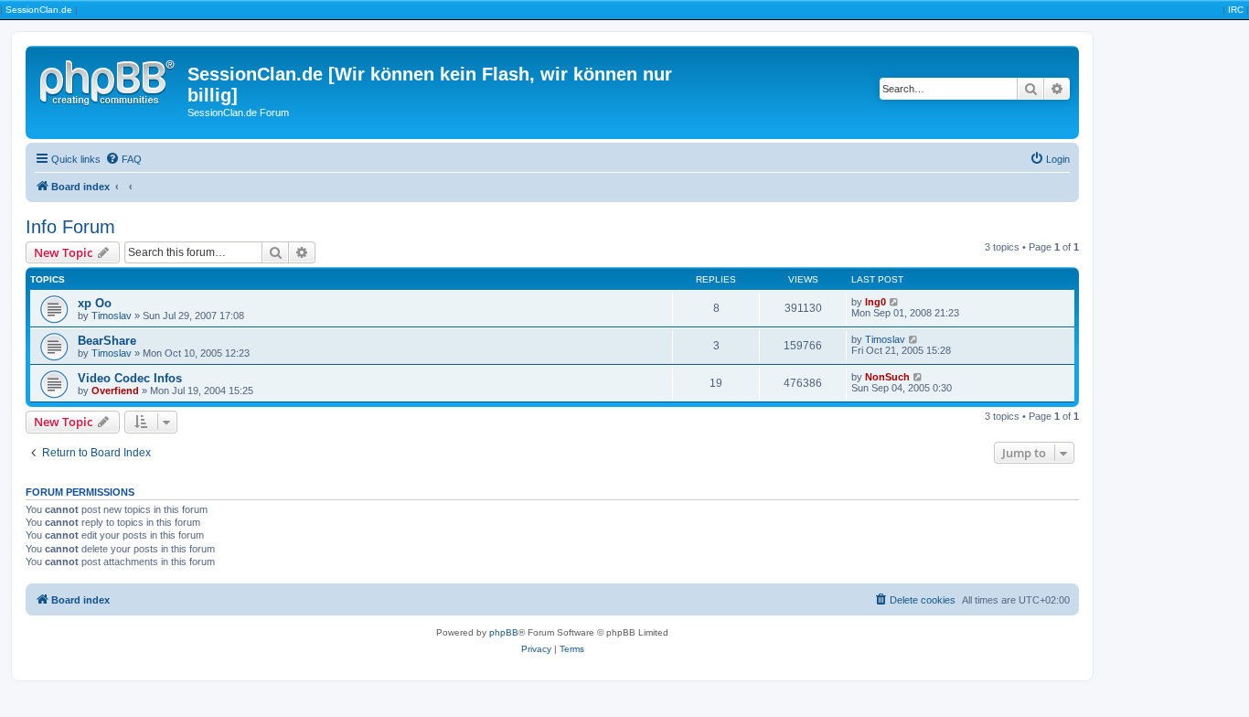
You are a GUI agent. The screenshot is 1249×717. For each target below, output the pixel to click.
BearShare (107, 341)
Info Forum (70, 227)
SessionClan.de (38, 10)
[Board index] (108, 79)
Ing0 (875, 301)
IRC (1236, 10)
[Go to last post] (895, 301)
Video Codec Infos (130, 378)
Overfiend (115, 390)
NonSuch (887, 376)
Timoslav (111, 315)
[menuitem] (123, 159)
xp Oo (95, 303)
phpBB (503, 632)
